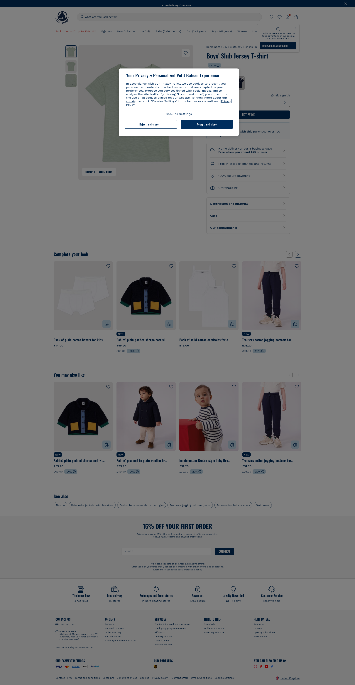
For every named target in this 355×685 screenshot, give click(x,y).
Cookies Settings (179, 114)
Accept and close (207, 124)
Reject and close (149, 124)
